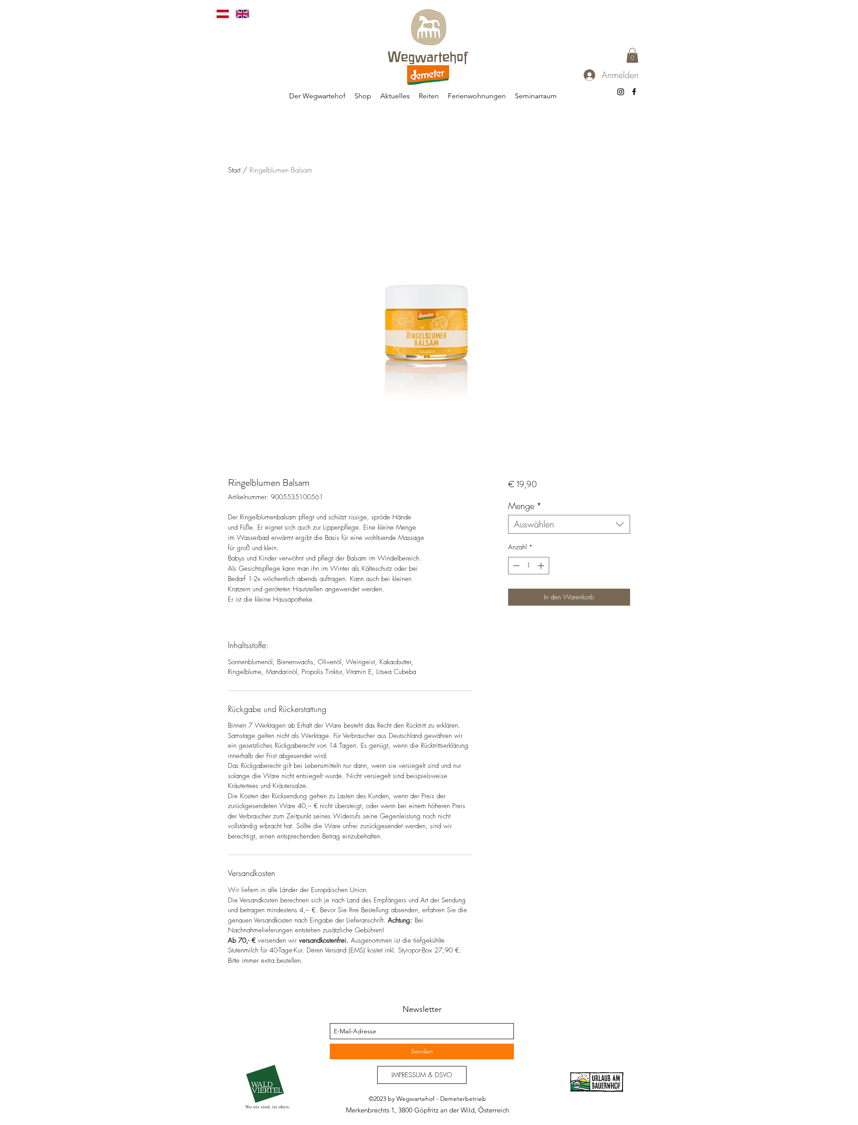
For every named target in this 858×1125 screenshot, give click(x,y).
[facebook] (634, 91)
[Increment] (542, 565)
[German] (219, 13)
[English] (238, 13)
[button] (632, 55)
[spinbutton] (528, 565)
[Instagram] (620, 91)
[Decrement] (515, 565)
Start (234, 170)
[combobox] (569, 524)
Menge (525, 506)
